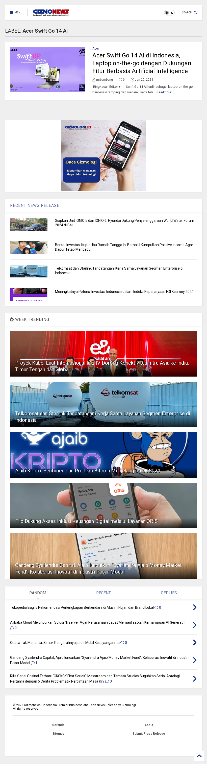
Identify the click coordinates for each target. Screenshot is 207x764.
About (148, 725)
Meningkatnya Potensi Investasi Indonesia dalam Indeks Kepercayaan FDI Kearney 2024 (124, 292)
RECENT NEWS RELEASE (34, 205)
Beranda (58, 725)
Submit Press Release (149, 733)
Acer (95, 48)
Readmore (164, 92)
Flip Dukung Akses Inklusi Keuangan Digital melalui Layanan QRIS (86, 521)
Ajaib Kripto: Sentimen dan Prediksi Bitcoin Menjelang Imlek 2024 (87, 471)
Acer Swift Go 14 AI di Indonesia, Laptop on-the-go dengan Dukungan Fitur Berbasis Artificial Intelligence (141, 63)
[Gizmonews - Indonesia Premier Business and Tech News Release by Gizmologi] (51, 14)
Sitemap (58, 733)
